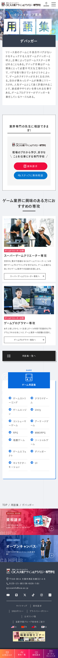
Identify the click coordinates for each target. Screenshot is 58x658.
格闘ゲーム (18, 440)
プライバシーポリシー (39, 611)
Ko (45, 627)
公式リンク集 (30, 616)
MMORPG (40, 432)
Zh (35, 627)
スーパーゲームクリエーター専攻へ (25, 276)
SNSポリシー (18, 611)
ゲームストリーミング (17, 400)
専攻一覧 (22, 655)
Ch (25, 627)
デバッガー (40, 451)
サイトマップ (21, 606)
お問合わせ (7, 655)
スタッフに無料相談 (32, 175)
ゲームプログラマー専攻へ (25, 340)
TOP (4, 504)
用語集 (15, 504)
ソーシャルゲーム (39, 442)
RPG (15, 432)
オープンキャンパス (50, 655)
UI (36, 463)
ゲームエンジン (18, 411)
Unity (37, 409)
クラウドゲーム (39, 400)
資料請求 (32, 166)
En (15, 627)
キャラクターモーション (17, 465)
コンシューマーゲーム (17, 423)
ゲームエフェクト (17, 453)
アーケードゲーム (40, 423)
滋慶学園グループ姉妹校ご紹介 (30, 622)
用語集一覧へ (29, 356)
